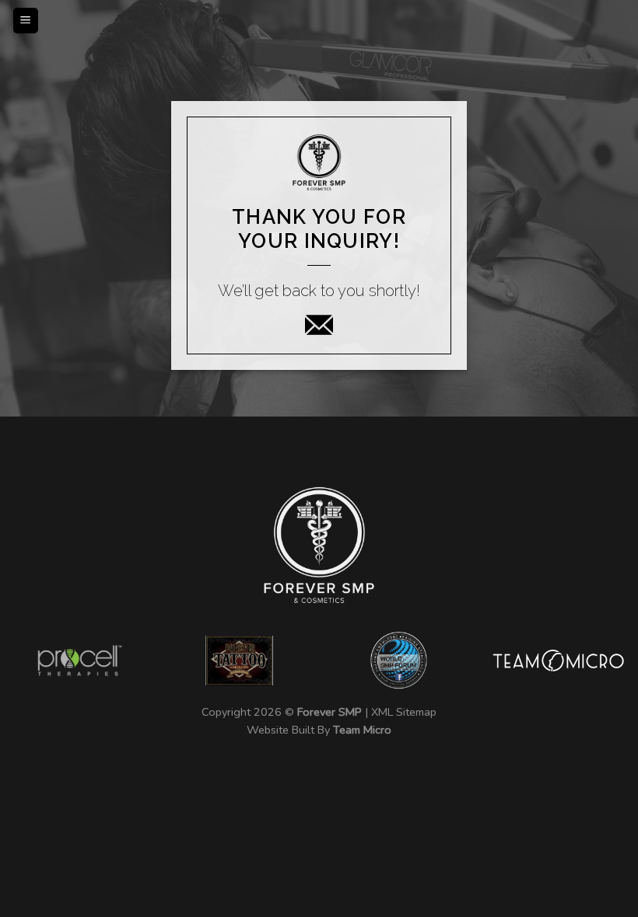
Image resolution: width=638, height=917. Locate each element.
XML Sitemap (403, 712)
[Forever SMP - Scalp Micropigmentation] (317, 11)
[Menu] (26, 20)
